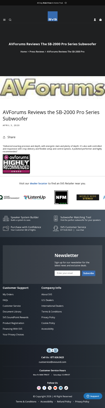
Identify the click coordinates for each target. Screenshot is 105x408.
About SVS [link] (46, 294)
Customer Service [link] (12, 305)
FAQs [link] (5, 300)
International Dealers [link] (52, 305)
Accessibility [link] (47, 328)
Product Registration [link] (13, 323)
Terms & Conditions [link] (51, 311)
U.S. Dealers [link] (47, 300)
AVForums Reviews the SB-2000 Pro (65, 51)
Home (24, 51)
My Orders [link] (8, 294)
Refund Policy (64, 401)
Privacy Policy (82, 401)
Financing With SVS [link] (12, 328)
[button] (4, 19)
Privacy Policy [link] (48, 317)
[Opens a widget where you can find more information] (92, 396)
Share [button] (11, 137)
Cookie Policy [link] (48, 323)
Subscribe (88, 273)
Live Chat (80, 230)
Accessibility (46, 401)
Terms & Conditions (26, 401)
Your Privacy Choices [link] (13, 334)
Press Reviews (37, 51)
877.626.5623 (66, 230)
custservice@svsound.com (52, 361)
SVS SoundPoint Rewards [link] (15, 317)
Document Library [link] (12, 311)
